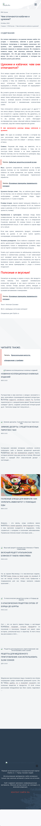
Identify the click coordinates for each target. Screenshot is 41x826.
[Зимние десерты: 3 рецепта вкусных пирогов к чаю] (20, 422)
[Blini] (20, 548)
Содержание (8, 33)
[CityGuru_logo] (7, 4)
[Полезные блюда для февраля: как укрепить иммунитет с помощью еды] (20, 475)
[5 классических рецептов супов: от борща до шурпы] (20, 598)
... (30, 407)
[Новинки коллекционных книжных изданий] (20, 370)
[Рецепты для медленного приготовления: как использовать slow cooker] (20, 649)
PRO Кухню (4, 12)
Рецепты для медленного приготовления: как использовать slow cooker (19, 657)
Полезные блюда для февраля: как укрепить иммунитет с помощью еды (19, 502)
